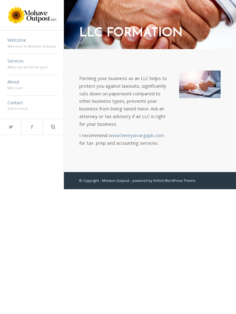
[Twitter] (10, 127)
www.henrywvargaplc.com (136, 135)
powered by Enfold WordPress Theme (163, 180)
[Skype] (53, 127)
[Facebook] (31, 127)
